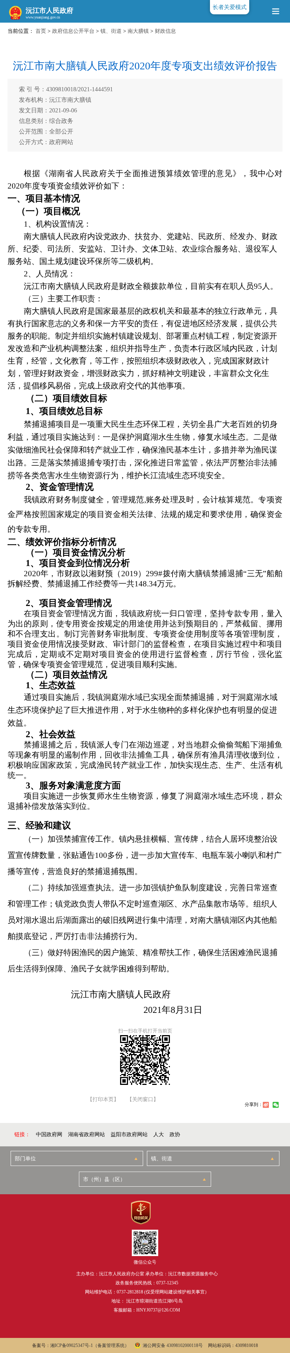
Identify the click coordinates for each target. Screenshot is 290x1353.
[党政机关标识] (140, 1212)
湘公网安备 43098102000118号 (173, 1345)
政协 (175, 1134)
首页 (40, 31)
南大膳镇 (138, 31)
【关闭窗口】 (143, 1099)
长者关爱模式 (230, 7)
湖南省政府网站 (86, 1134)
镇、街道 (111, 31)
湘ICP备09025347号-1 (71, 1345)
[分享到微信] (276, 1105)
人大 (158, 1134)
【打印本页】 (103, 1099)
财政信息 (165, 31)
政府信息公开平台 (73, 31)
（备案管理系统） (111, 1345)
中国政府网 (49, 1134)
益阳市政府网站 (129, 1134)
